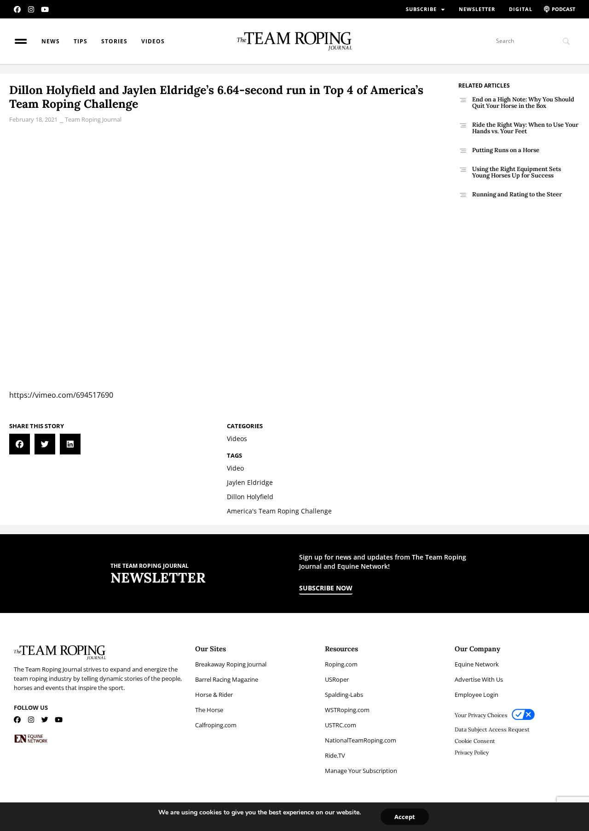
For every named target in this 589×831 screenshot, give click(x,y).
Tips (80, 41)
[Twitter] (44, 719)
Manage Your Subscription (361, 770)
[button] (19, 444)
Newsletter (477, 9)
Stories (114, 41)
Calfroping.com (216, 725)
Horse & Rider (214, 694)
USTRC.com (340, 725)
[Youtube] (44, 9)
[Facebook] (17, 9)
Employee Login (476, 694)
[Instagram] (31, 9)
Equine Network (477, 664)
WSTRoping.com (347, 710)
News (50, 41)
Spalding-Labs (344, 694)
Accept (404, 817)
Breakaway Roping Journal (230, 664)
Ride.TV (335, 755)
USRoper (337, 679)
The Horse (209, 710)
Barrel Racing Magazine (226, 679)
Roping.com (341, 664)
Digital (520, 9)
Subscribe (421, 9)
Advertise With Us (479, 679)
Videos (153, 41)
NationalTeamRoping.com (360, 740)
